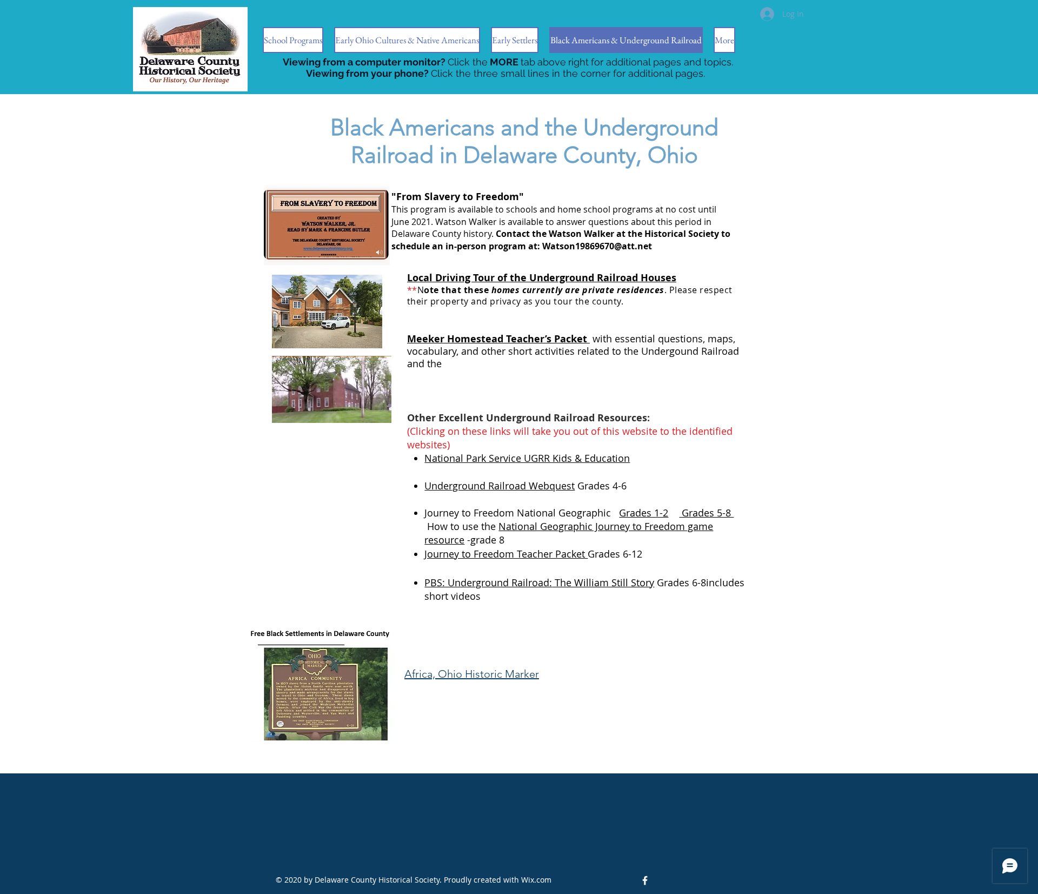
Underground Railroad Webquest (499, 485)
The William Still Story (603, 582)
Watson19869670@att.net (597, 246)
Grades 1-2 (643, 512)
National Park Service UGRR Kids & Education (527, 458)
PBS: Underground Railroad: (488, 582)
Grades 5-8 (706, 512)
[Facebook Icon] (645, 880)
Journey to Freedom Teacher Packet (506, 553)
